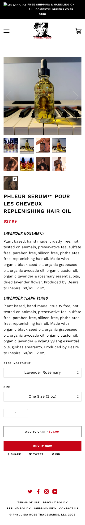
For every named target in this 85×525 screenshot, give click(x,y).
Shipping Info (45, 508)
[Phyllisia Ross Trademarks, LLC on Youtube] (55, 492)
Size (7, 387)
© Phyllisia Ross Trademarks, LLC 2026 (42, 514)
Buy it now (42, 446)
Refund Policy (19, 508)
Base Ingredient (17, 363)
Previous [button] (12, 96)
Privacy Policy (55, 502)
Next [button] (72, 96)
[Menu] (6, 31)
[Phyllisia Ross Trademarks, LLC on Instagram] (46, 492)
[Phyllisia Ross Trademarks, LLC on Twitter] (30, 492)
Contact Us (68, 508)
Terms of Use (28, 502)
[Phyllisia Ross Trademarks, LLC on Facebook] (38, 492)
